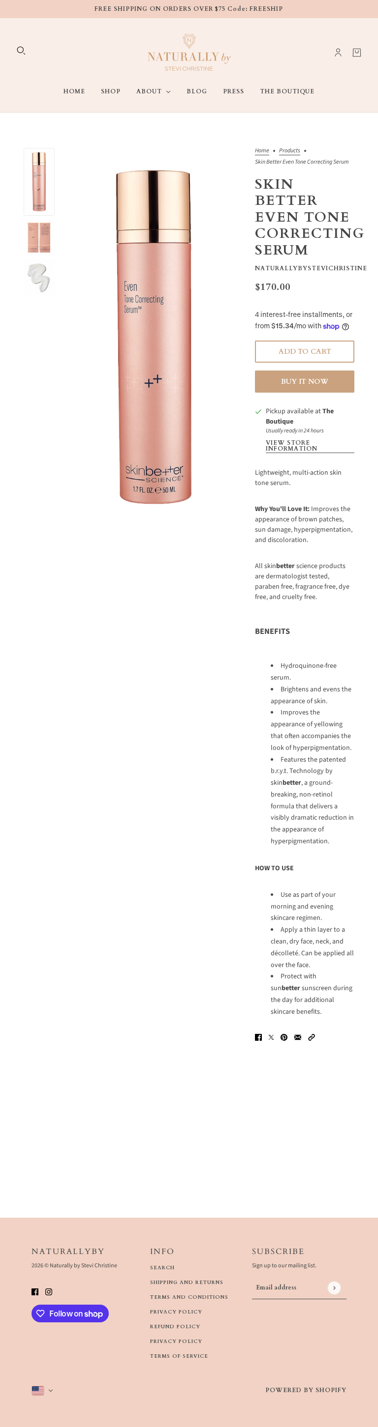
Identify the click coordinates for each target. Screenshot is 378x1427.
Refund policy (175, 1326)
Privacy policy (176, 1341)
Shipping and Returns (186, 1282)
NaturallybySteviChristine (311, 268)
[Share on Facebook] (258, 1037)
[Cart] (356, 52)
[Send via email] (297, 1037)
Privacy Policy (176, 1312)
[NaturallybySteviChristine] (189, 52)
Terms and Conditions (189, 1297)
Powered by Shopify (305, 1390)
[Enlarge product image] (155, 337)
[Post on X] (271, 1037)
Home (262, 151)
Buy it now (304, 381)
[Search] (21, 50)
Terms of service (179, 1356)
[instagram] (48, 1292)
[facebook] (35, 1292)
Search (162, 1267)
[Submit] (334, 1287)
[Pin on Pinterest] (284, 1037)
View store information (291, 446)
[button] (304, 643)
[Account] (338, 52)
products (289, 151)
